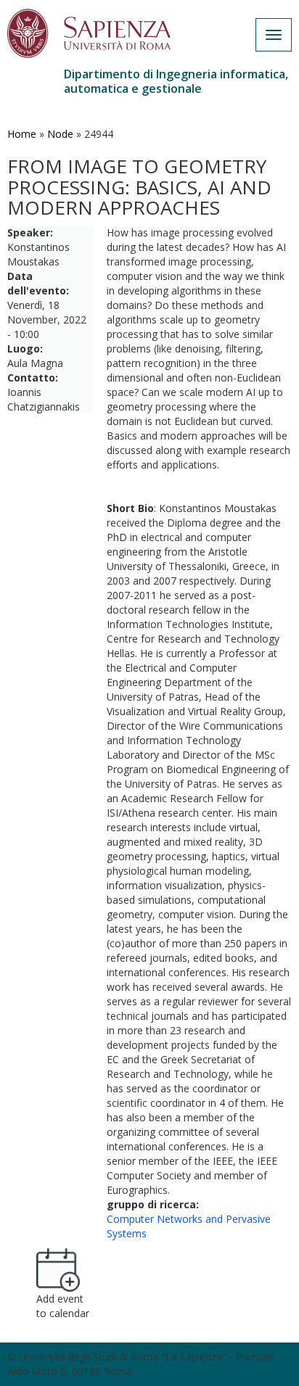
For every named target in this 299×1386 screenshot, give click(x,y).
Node (60, 134)
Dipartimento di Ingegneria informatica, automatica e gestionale (176, 81)
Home (21, 134)
